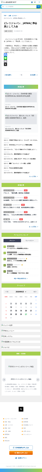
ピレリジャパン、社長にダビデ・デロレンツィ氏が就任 (20, 159)
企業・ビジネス (13, 15)
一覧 (21, 75)
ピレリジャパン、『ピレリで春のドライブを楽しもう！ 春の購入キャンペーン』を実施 (21, 149)
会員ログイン (22, 458)
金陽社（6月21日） (12, 267)
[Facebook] (21, 55)
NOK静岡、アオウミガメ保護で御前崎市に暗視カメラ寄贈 (21, 200)
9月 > (35, 292)
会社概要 (25, 418)
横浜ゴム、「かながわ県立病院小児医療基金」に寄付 (20, 215)
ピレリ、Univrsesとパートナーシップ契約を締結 (18, 145)
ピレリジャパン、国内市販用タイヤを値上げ (16, 154)
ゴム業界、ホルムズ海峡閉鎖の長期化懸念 (19, 254)
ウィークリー (30, 240)
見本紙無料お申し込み (22, 447)
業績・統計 (7, 428)
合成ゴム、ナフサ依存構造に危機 (16, 260)
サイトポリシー (27, 434)
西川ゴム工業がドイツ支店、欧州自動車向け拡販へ (19, 207)
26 (21, 314)
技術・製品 (7, 422)
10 (11, 307)
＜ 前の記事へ (8, 75)
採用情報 (25, 422)
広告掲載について (27, 425)
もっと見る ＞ (33, 176)
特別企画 (6, 441)
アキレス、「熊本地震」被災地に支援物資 (16, 193)
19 (21, 311)
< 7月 (6, 292)
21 (31, 311)
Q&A (24, 428)
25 (16, 314)
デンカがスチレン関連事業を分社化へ (18, 248)
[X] (21, 64)
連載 (5, 437)
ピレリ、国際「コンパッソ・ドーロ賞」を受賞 (17, 163)
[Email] (21, 61)
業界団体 (6, 434)
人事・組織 (7, 431)
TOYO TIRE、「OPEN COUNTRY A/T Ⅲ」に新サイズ (20, 222)
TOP (5, 15)
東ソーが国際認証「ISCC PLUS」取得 (17, 273)
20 (26, 311)
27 (26, 314)
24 (11, 314)
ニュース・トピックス (9, 418)
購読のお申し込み (22, 453)
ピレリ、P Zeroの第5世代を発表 (13, 168)
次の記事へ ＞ (34, 75)
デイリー (12, 240)
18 (16, 311)
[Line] (21, 58)
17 (11, 311)
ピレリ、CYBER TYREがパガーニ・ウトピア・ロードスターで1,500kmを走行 (21, 140)
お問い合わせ (26, 431)
